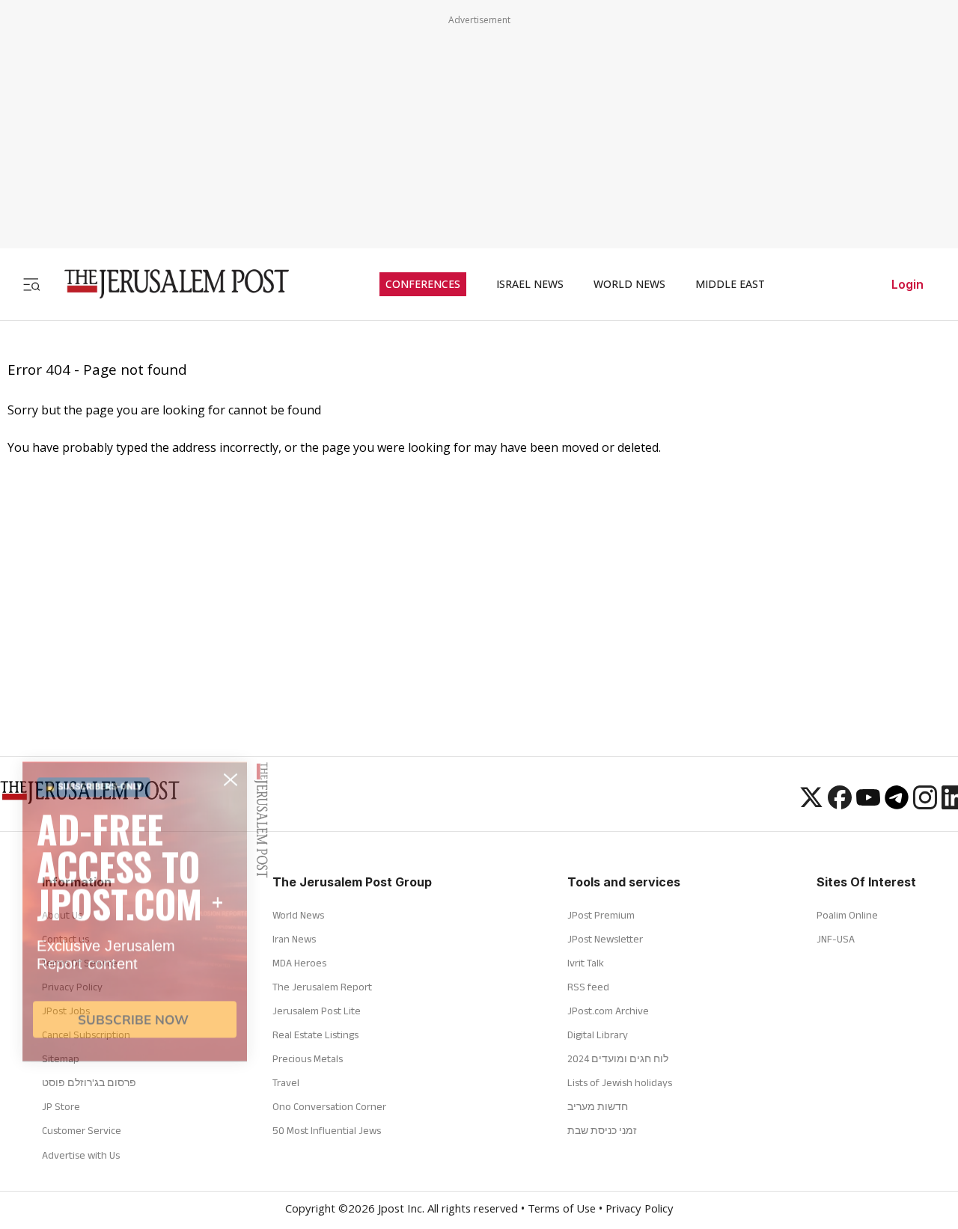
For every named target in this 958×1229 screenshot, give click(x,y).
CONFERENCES (422, 284)
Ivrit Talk (585, 963)
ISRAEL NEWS (530, 284)
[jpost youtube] (868, 805)
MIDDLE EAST (730, 284)
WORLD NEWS (629, 284)
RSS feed (588, 987)
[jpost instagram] (925, 805)
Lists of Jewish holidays (619, 1082)
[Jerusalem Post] (167, 284)
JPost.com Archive (608, 1011)
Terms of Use (562, 1210)
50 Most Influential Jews (326, 1130)
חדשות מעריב (597, 1106)
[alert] (134, 1039)
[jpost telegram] (897, 805)
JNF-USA (836, 939)
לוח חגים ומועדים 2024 (617, 1058)
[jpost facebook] (840, 805)
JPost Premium (601, 915)
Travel (285, 1082)
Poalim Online (847, 915)
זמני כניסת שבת (602, 1130)
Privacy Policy (639, 1210)
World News (298, 915)
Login (907, 284)
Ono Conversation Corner (329, 1106)
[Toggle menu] (31, 284)
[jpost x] (811, 805)
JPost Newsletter (605, 939)
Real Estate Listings (315, 1034)
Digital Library (597, 1034)
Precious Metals (307, 1058)
